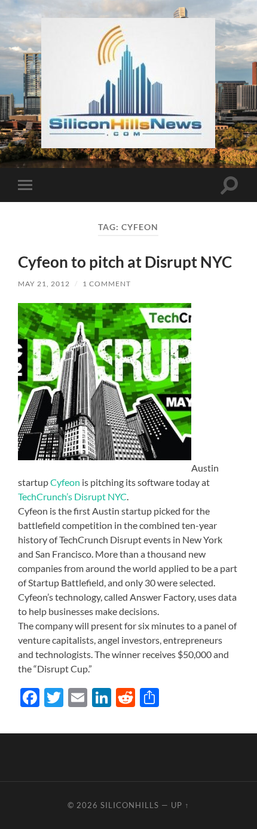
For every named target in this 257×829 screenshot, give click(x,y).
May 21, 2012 (44, 283)
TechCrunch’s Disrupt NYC (72, 496)
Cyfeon (66, 482)
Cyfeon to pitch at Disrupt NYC (125, 261)
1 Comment (106, 283)
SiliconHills (129, 805)
